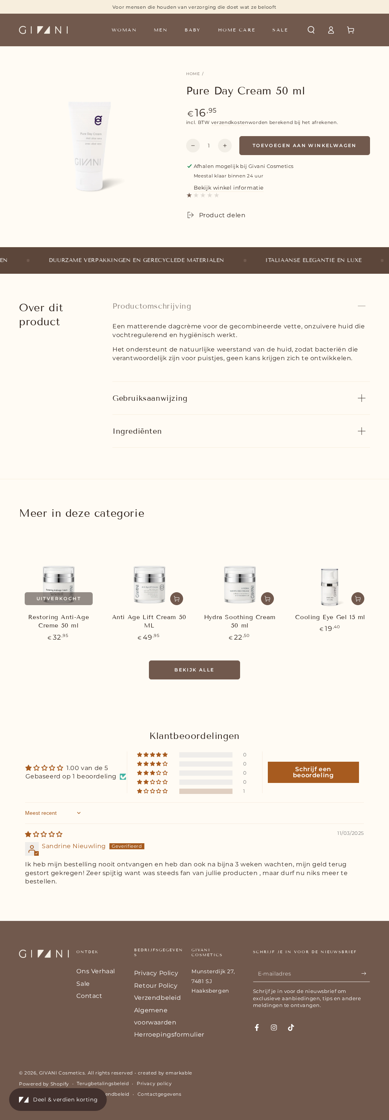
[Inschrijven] (365, 973)
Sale (83, 983)
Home (193, 73)
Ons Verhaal (95, 971)
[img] (44, 834)
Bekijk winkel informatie (229, 187)
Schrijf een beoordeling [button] (313, 772)
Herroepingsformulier (169, 1034)
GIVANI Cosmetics (62, 1073)
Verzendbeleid (157, 997)
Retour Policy (156, 985)
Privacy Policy (156, 973)
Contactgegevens (160, 1094)
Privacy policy (154, 1083)
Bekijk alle (194, 670)
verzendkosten (229, 122)
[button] (311, 30)
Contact (89, 995)
